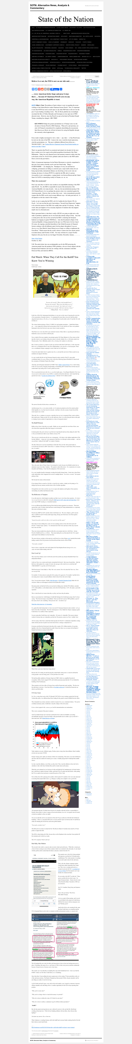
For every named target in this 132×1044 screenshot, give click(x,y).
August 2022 (88, 742)
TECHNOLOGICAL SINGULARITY (72, 68)
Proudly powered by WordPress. (92, 1040)
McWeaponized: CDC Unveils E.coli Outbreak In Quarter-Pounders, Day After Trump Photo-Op (93, 567)
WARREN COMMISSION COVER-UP (40, 71)
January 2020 (88, 785)
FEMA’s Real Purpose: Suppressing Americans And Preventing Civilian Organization (92, 244)
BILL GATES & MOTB (88, 36)
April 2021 (88, 764)
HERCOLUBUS (90, 45)
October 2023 (88, 723)
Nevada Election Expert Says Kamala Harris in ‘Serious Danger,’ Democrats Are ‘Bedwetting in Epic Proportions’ (93, 509)
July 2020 (88, 777)
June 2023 (88, 728)
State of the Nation (48, 84)
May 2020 (88, 779)
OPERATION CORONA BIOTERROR (40, 62)
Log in (87, 798)
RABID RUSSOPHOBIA (83, 65)
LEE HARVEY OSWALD (50, 56)
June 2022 (88, 745)
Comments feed (89, 801)
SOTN (34, 105)
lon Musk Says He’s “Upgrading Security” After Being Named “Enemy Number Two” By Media (93, 543)
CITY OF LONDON (73, 39)
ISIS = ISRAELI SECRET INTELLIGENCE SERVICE (86, 48)
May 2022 (88, 746)
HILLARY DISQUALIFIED (37, 48)
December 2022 (89, 737)
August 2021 (88, 759)
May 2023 (88, 730)
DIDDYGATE (71, 42)
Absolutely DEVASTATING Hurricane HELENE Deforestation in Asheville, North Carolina (93, 361)
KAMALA (60, 50)
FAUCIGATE (78, 42)
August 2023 (88, 726)
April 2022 (88, 748)
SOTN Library (60, 68)
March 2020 (88, 782)
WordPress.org (89, 803)
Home (33, 27)
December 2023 (89, 720)
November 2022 (89, 738)
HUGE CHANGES (69, 48)
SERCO (54, 68)
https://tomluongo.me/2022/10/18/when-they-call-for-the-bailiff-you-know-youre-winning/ (53, 1027)
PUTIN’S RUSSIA (73, 65)
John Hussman (53, 580)
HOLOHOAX (61, 48)
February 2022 (89, 750)
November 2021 (89, 755)
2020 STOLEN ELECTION (89, 27)
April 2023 (88, 731)
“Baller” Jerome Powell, (64, 364)
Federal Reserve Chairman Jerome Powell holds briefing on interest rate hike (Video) (42, 77)
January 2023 (88, 735)
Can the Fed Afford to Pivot (48, 375)
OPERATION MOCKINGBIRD (68, 62)
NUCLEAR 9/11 (54, 59)
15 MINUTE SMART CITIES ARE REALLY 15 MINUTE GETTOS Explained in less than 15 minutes (93, 586)
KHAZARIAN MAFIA (72, 53)
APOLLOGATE (64, 36)
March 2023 (88, 733)
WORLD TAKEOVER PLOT (56, 71)
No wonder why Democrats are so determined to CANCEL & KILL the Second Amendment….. (93, 554)
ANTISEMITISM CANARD (53, 36)
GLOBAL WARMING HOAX (38, 45)
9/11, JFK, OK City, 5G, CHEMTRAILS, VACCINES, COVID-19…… (47, 33)
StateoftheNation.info (92, 92)
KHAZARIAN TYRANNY (84, 53)
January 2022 (88, 752)
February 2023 (89, 734)
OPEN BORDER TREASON (66, 59)
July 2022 (88, 744)
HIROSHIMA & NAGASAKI (51, 48)
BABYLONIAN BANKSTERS (75, 36)
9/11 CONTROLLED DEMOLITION (53, 30)
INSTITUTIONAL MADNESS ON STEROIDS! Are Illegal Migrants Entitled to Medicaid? (93, 460)
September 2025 (89, 705)
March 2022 (88, 749)
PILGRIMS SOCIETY (62, 65)
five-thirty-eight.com (59, 687)
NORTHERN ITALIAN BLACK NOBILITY (41, 59)
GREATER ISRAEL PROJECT (73, 45)
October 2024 (88, 707)
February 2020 (89, 783)
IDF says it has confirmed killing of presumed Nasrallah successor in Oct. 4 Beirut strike (93, 652)
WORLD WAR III (67, 71)
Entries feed (88, 800)
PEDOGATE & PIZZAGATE (38, 65)
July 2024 (88, 711)
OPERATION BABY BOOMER (80, 59)
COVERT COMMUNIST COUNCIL (39, 42)
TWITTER (83, 68)
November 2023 (89, 722)
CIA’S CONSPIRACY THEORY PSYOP (59, 39)
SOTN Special (45, 1030)
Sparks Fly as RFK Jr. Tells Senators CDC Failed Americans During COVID (93, 85)
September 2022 (89, 741)
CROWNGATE (64, 42)
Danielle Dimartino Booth (65, 580)
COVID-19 (53, 42)
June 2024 (88, 712)
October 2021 (88, 756)
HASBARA (83, 45)
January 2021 (88, 768)
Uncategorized (89, 794)
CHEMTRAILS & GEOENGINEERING (40, 39)
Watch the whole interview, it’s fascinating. (42, 604)
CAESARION (97, 36)
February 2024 (89, 718)
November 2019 (89, 788)
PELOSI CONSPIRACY (51, 65)
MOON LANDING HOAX (75, 56)
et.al (69, 538)
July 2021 (88, 760)
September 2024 (89, 708)
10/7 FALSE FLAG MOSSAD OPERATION (45, 27)
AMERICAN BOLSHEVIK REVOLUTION (80, 33)
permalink (56, 1030)
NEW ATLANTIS (96, 56)
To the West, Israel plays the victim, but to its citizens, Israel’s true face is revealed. (93, 648)
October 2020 (88, 772)
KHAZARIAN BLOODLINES (38, 53)
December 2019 (89, 786)
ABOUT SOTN (66, 33)
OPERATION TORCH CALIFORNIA (84, 62)
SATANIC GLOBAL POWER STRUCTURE (41, 68)
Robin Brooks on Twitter (48, 718)
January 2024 (88, 719)
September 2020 (89, 774)
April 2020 (88, 781)
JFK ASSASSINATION (37, 50)
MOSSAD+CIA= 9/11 (86, 56)
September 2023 (89, 724)
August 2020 (88, 775)
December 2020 (89, 770)
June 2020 (88, 778)
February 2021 (89, 767)
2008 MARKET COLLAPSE (76, 27)
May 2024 (88, 713)
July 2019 (88, 789)
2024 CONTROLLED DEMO (38, 30)
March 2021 (88, 766)
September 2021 (89, 757)
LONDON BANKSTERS (63, 56)
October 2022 (88, 739)
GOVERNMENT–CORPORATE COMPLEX (54, 45)
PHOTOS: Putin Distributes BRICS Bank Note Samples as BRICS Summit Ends (92, 140)
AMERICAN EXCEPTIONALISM (39, 36)
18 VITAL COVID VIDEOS (62, 27)
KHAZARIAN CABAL (50, 53)
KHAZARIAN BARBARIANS (83, 50)
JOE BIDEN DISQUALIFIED (50, 50)
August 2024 (88, 709)
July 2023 (88, 727)
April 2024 (88, 715)
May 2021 (88, 763)
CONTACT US (82, 39)
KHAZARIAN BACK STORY (69, 50)
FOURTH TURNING (87, 42)
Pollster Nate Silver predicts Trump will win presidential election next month (92, 266)
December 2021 (89, 753)
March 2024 (88, 716)
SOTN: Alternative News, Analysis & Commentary (49, 7)
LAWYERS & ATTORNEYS (38, 56)
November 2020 (89, 771)
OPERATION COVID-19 (55, 62)
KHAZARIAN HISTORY (61, 53)
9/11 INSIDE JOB (66, 30)
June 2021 (88, 761)
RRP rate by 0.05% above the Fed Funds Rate (65, 500)
